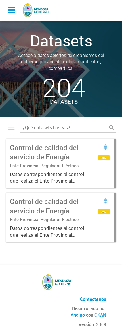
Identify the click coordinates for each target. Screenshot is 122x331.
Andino (78, 315)
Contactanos (93, 299)
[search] (111, 128)
